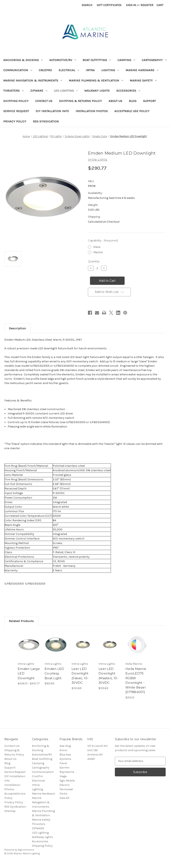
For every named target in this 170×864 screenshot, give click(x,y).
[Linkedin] (118, 313)
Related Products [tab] (21, 621)
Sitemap (10, 811)
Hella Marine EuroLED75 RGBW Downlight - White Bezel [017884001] (135, 680)
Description (17, 328)
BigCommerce (26, 849)
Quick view (29, 639)
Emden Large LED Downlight (29, 673)
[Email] (97, 313)
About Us (115, 101)
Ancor (64, 750)
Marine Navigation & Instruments (30, 80)
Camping (124, 60)
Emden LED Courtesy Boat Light (54, 673)
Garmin (64, 767)
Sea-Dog (65, 746)
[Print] (104, 313)
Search (87, 5)
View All (64, 798)
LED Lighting (64, 90)
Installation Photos (92, 111)
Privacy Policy (14, 121)
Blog (132, 101)
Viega (63, 776)
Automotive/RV (60, 60)
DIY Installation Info (52, 111)
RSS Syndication (46, 121)
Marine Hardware (140, 70)
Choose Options (29, 650)
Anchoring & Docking (21, 60)
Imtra (90, 70)
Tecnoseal (66, 789)
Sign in (131, 5)
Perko (63, 793)
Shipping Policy (16, 101)
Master (98, 252)
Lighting (108, 70)
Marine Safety (141, 80)
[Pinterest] (125, 313)
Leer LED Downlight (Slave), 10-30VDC (80, 676)
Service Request (16, 111)
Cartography (152, 60)
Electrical (67, 70)
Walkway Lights (97, 90)
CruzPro (45, 70)
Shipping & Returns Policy (80, 101)
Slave (96, 247)
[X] (111, 313)
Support (149, 101)
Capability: (103, 240)
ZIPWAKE (36, 90)
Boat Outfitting (95, 60)
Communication (15, 70)
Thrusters (11, 90)
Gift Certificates (109, 5)
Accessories (126, 90)
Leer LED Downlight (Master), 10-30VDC (108, 676)
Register (147, 5)
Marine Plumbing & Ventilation (94, 80)
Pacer (63, 763)
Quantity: (94, 261)
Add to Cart (56, 650)
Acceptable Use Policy (131, 111)
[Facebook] (90, 313)
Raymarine (67, 772)
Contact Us (43, 101)
